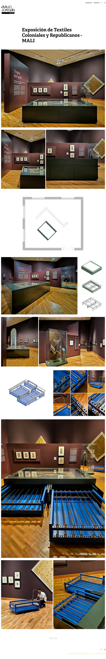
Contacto (97, 3)
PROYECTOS (89, 3)
